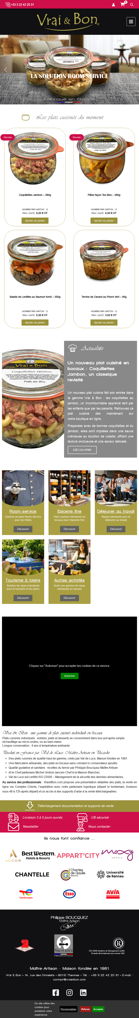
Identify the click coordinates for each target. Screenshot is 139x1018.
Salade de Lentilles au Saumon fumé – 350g (35, 296)
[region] (69, 69)
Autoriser (69, 675)
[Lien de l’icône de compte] (113, 4)
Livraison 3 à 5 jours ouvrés (42, 817)
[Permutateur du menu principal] (131, 21)
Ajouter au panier (35, 220)
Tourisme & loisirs (23, 580)
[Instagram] (69, 992)
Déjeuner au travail (116, 511)
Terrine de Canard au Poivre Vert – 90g (104, 296)
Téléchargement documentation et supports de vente (75, 806)
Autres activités (69, 580)
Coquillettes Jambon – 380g (35, 194)
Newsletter (30, 826)
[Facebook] (55, 992)
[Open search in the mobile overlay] (132, 4)
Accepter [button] (98, 1009)
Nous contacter (99, 826)
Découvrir (82, 449)
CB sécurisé (100, 817)
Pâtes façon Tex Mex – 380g (104, 194)
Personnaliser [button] (68, 1009)
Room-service (23, 511)
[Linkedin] (83, 992)
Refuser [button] (85, 1009)
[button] (69, 64)
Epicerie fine (70, 511)
